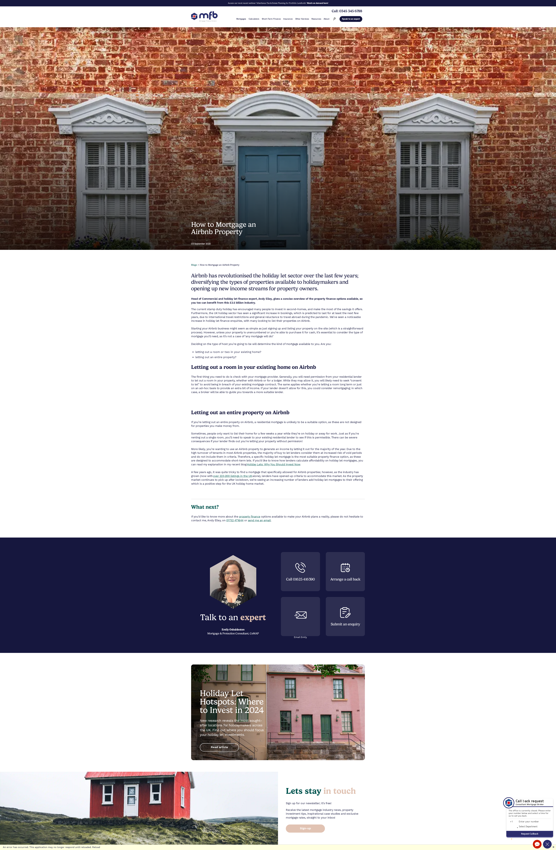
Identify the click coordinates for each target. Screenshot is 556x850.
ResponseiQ (515, 839)
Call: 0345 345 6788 (347, 11)
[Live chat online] (537, 844)
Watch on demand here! (317, 3)
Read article (219, 747)
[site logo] (204, 16)
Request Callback (529, 834)
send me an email (259, 520)
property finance (249, 516)
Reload (96, 847)
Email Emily (300, 637)
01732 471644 (235, 520)
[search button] (334, 19)
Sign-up (305, 828)
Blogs (194, 264)
